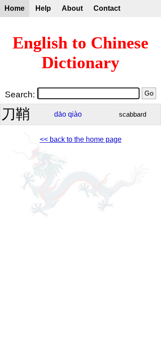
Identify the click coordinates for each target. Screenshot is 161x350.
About (72, 8)
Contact (106, 8)
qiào (75, 114)
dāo (60, 114)
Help (43, 8)
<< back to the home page (81, 139)
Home (14, 8)
